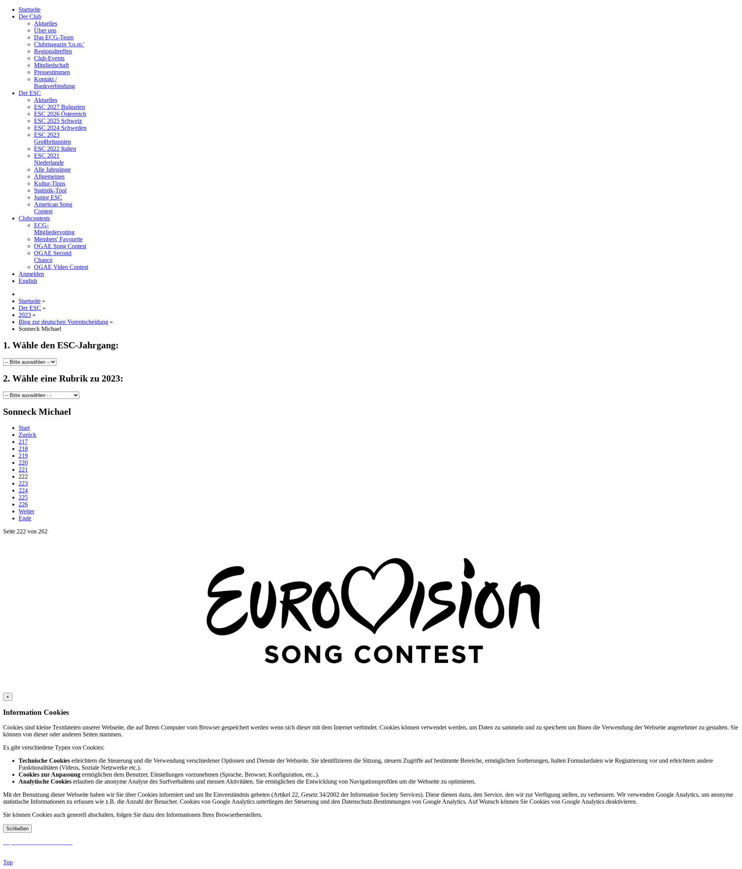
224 (23, 490)
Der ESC (30, 93)
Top (8, 862)
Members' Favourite (58, 239)
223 (23, 483)
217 (23, 441)
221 (23, 469)
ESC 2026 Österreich (60, 114)
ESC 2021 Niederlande (49, 159)
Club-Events (49, 58)
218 (23, 448)
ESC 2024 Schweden (60, 127)
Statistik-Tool (50, 190)
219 (23, 455)
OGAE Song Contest (60, 246)
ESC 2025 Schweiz (58, 121)
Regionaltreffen (53, 51)
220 (23, 462)
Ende (25, 518)
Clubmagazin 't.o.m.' (59, 44)
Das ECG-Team (53, 37)
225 (23, 497)
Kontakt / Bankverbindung (54, 82)
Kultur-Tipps (49, 183)
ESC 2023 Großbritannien (52, 138)
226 (23, 504)
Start (24, 427)
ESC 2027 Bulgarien (59, 107)
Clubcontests (34, 218)
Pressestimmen (52, 72)
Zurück (27, 434)
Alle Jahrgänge (52, 169)
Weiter (26, 511)
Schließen (17, 829)
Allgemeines (49, 176)
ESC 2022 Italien (55, 148)
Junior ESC (48, 197)
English (28, 281)
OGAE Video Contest (61, 267)
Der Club (30, 16)
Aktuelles (45, 23)
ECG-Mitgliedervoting (54, 228)
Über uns (45, 30)
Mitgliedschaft (51, 65)
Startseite (30, 9)
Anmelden (31, 274)
